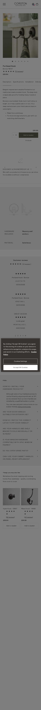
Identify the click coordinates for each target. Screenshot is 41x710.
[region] (20, 355)
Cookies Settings (20, 361)
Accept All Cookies (20, 367)
